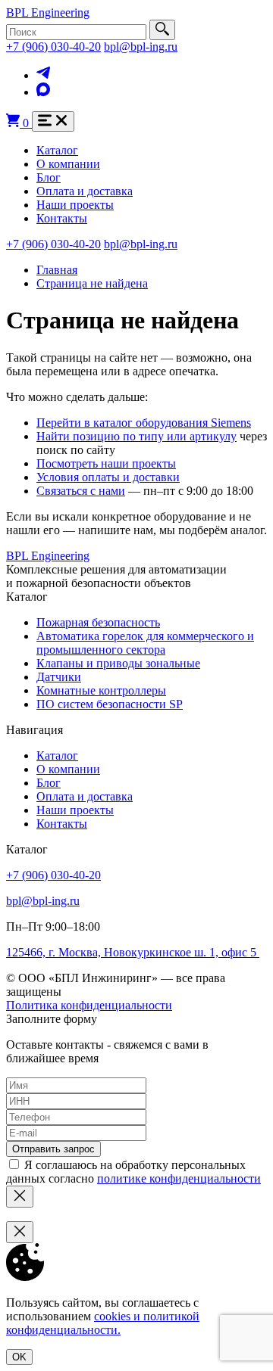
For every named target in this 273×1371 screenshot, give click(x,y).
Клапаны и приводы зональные (118, 663)
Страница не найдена (92, 283)
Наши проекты (75, 204)
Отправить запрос (53, 1149)
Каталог (57, 150)
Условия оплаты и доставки (108, 477)
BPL (47, 12)
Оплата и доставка (84, 191)
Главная (56, 269)
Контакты (61, 218)
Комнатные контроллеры (101, 690)
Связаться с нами (80, 490)
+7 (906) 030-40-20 (53, 46)
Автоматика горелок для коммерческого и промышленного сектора (145, 643)
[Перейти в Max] (43, 91)
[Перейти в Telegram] (43, 75)
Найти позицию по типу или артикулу (136, 436)
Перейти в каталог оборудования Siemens (143, 422)
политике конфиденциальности (179, 1178)
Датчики (58, 676)
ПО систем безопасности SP (109, 704)
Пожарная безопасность (98, 622)
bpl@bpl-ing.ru (140, 46)
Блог (48, 177)
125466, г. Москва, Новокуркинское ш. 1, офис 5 (132, 952)
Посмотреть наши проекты (106, 463)
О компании (68, 163)
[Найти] (162, 30)
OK (19, 1357)
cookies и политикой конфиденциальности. (102, 1323)
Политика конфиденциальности (89, 1005)
